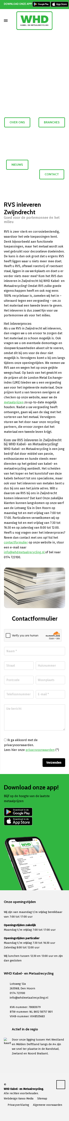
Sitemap (42, 1098)
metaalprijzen (14, 402)
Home (19, 50)
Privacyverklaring (18, 1105)
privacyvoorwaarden (40, 750)
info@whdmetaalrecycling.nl (24, 552)
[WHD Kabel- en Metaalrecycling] (34, 20)
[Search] (62, 20)
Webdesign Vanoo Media (18, 1098)
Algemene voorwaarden (47, 1105)
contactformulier (16, 542)
